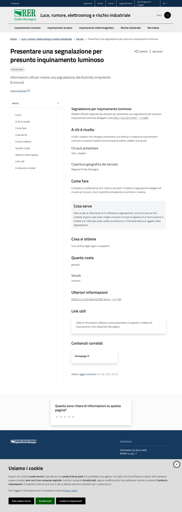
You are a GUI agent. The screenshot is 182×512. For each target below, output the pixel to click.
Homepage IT (82, 356)
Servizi (79, 39)
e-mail (131, 453)
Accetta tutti (45, 501)
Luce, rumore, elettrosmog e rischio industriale (46, 39)
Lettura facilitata (18, 91)
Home (13, 39)
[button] (167, 15)
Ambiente (15, 3)
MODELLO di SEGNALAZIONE (96, 299)
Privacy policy (70, 490)
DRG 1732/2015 (130, 118)
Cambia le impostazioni (70, 501)
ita (164, 3)
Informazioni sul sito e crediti (133, 450)
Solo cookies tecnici (21, 501)
